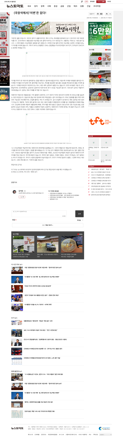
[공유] (101, 14)
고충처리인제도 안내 (71, 434)
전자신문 (92, 1)
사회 (49, 6)
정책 (42, 6)
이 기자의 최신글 (53, 191)
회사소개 (30, 434)
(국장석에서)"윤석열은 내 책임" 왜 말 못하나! (62, 197)
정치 (36, 6)
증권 (55, 6)
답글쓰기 (92, 14)
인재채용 (37, 434)
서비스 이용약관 (82, 434)
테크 (75, 6)
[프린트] (98, 14)
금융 (62, 6)
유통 (82, 6)
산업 (69, 6)
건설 (88, 6)
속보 (29, 6)
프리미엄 (96, 6)
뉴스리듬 (91, 49)
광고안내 (43, 434)
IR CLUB (61, 434)
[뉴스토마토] (15, 6)
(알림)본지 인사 (54, 199)
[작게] (110, 14)
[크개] (106, 14)
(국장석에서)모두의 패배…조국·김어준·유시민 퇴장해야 (64, 195)
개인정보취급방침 (52, 434)
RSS (90, 434)
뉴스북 (22, 197)
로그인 (109, 1)
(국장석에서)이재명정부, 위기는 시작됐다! (61, 193)
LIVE (86, 1)
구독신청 (95, 434)
